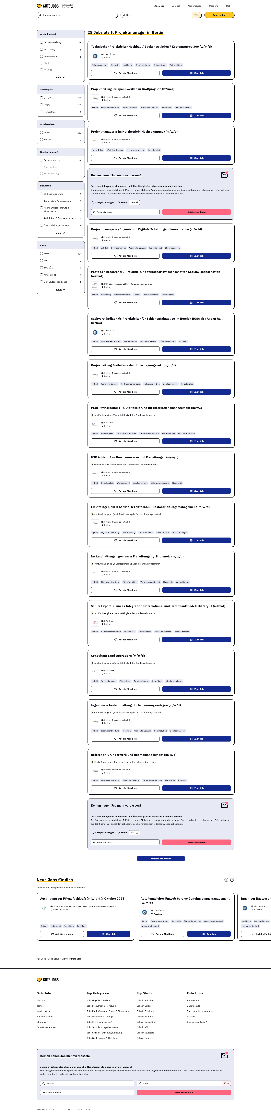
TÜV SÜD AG (109, 54)
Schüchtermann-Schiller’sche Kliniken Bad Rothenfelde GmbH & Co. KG (85, 906)
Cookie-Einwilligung (197, 1021)
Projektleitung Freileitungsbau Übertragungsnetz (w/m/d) (133, 365)
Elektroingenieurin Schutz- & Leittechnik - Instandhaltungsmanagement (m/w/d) (150, 507)
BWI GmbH (109, 422)
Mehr (228, 5)
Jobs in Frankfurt (145, 1011)
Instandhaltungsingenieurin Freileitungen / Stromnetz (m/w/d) (137, 556)
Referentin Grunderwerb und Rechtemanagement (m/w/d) (133, 755)
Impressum (193, 1000)
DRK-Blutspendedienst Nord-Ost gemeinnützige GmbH (128, 284)
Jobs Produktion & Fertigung (101, 1005)
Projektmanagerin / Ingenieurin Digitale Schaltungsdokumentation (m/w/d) (146, 229)
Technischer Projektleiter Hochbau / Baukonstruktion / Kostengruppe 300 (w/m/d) (151, 46)
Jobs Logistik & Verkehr (99, 1000)
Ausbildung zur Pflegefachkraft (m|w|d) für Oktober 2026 (82, 898)
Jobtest (176, 5)
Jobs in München (145, 1000)
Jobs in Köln (143, 1027)
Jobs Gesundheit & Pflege (100, 1016)
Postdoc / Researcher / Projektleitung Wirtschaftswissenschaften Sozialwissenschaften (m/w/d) (155, 274)
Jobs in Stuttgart (145, 1032)
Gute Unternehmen (46, 1027)
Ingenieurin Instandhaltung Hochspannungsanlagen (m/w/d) (136, 705)
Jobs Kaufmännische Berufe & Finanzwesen (109, 1011)
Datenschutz (193, 1005)
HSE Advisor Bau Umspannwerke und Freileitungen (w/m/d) (134, 457)
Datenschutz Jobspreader (200, 1011)
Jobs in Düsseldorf (146, 1021)
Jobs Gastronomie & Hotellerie (102, 1038)
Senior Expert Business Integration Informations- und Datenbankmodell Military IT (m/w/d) (158, 606)
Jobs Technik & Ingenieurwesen (103, 1027)
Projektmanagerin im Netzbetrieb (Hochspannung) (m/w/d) (134, 131)
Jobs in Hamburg (145, 1016)
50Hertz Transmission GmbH (117, 97)
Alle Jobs (159, 5)
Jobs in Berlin (144, 1005)
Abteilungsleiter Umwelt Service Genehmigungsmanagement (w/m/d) (185, 900)
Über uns (213, 5)
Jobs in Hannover (146, 1038)
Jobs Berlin (53, 958)
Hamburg (258, 909)
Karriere (191, 1016)
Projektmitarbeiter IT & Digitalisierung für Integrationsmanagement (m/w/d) (147, 408)
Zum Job (199, 73)
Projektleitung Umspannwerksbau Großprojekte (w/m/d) (132, 89)
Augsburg (158, 914)
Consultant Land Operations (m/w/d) (118, 656)
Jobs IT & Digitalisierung (99, 1021)
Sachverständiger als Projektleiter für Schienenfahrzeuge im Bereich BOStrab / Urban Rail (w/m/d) (156, 321)
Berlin (107, 57)
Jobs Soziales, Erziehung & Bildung (104, 1032)
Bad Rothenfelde (60, 909)
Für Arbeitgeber (45, 1016)
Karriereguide (194, 5)
